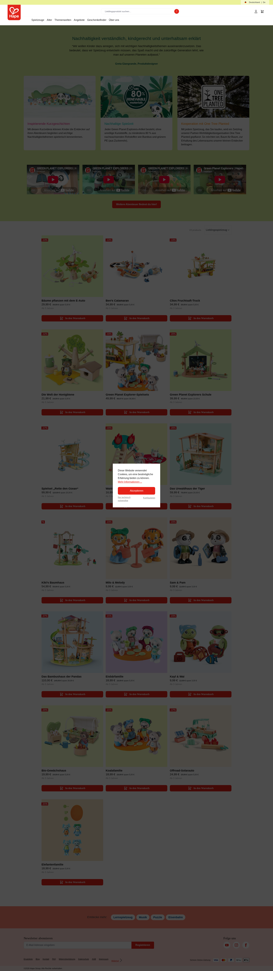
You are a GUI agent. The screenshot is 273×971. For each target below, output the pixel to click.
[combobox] (138, 11)
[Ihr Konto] (256, 11)
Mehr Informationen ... (130, 482)
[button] (255, 2)
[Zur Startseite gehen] (14, 12)
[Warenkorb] (262, 11)
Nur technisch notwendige (124, 499)
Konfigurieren (149, 498)
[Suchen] (176, 11)
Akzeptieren (136, 490)
